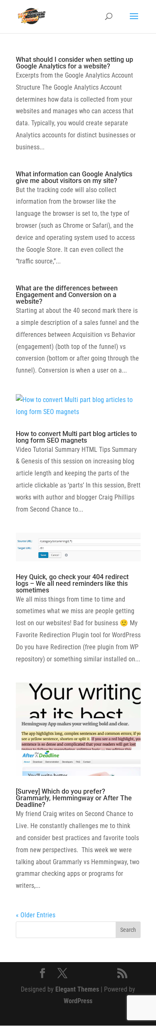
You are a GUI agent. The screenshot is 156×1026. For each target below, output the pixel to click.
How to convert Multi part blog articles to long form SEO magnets (76, 437)
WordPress (78, 1001)
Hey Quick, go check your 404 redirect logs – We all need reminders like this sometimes (72, 583)
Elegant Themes (77, 989)
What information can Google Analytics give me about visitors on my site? (74, 177)
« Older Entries (35, 915)
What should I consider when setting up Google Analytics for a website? (74, 63)
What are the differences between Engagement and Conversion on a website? (67, 294)
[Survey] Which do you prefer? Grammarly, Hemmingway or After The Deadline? (74, 798)
